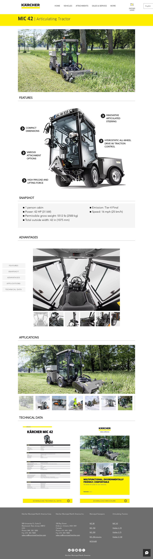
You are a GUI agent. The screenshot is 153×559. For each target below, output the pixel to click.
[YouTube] (76, 550)
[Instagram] (80, 550)
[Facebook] (72, 550)
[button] (76, 60)
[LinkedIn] (69, 550)
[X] (83, 550)
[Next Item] (115, 279)
